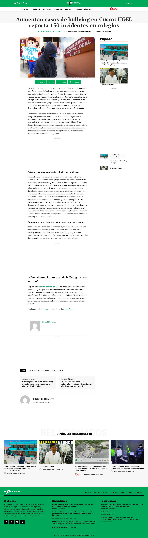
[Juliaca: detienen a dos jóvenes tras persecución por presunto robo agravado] (127, 452)
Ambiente (104, 522)
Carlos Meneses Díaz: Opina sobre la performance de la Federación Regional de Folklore (73, 505)
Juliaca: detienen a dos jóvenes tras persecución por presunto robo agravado (127, 467)
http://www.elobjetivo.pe (41, 402)
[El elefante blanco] (114, 75)
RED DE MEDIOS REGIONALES (51, 32)
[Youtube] (22, 522)
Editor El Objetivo (85, 32)
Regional (55, 508)
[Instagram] (11, 522)
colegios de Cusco (50, 370)
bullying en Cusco (34, 370)
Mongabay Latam (89, 474)
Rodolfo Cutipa (11, 473)
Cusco (61, 370)
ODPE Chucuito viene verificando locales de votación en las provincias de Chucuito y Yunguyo (114, 63)
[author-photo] (5, 473)
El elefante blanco (108, 84)
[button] (130, 3)
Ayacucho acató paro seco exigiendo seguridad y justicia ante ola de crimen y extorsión (77, 384)
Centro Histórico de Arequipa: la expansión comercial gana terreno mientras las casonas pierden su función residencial (72, 513)
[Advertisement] (58, 154)
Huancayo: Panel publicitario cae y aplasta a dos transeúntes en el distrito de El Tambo (37, 384)
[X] (17, 522)
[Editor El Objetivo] (25, 400)
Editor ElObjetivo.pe (48, 469)
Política (103, 514)
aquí (46, 309)
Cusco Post (68, 309)
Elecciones (104, 508)
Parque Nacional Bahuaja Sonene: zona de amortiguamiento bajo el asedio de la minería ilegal (91, 468)
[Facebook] (6, 522)
